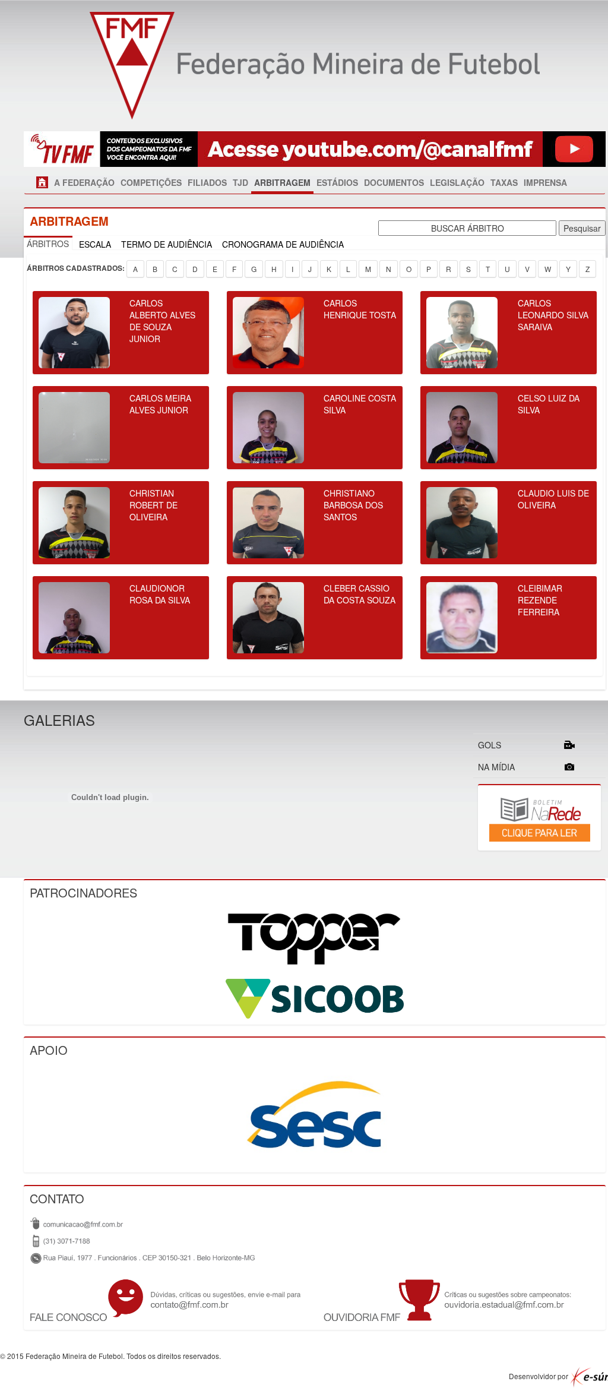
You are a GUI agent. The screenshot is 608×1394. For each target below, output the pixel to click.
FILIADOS (207, 182)
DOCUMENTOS (394, 182)
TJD (240, 182)
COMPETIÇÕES (151, 182)
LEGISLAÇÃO (457, 182)
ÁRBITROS (48, 243)
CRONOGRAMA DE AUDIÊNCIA (283, 244)
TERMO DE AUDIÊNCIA (166, 244)
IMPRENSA (545, 182)
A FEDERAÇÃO (84, 182)
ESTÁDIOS (337, 182)
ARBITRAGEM (282, 182)
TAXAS (504, 182)
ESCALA (95, 244)
